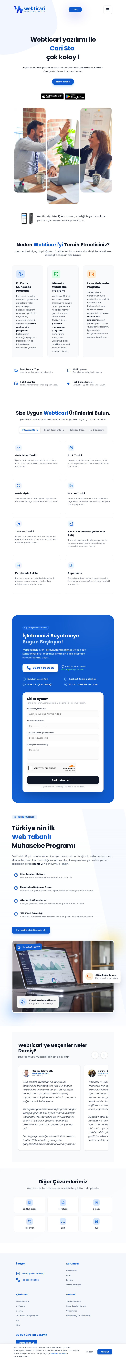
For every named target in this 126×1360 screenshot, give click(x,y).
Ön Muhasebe (23, 1301)
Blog (68, 1275)
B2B (18, 1320)
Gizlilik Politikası (73, 1284)
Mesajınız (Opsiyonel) (37, 744)
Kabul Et (105, 1352)
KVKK (58, 787)
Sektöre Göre (77, 430)
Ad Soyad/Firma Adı (36, 708)
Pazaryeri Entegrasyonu (27, 1315)
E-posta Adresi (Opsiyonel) (40, 732)
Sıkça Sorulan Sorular (76, 1306)
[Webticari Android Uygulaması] (75, 96)
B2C (18, 1325)
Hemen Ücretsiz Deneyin (29, 930)
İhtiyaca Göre (30, 430)
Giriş (75, 9)
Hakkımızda (71, 1270)
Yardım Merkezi (73, 1301)
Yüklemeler (71, 1311)
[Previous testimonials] (95, 1055)
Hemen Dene (63, 81)
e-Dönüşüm (97, 430)
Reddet (89, 1352)
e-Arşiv (19, 1311)
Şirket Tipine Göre (54, 430)
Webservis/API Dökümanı (78, 1315)
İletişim (69, 1280)
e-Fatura (20, 1306)
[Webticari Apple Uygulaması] (52, 96)
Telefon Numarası (35, 720)
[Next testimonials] (104, 1055)
